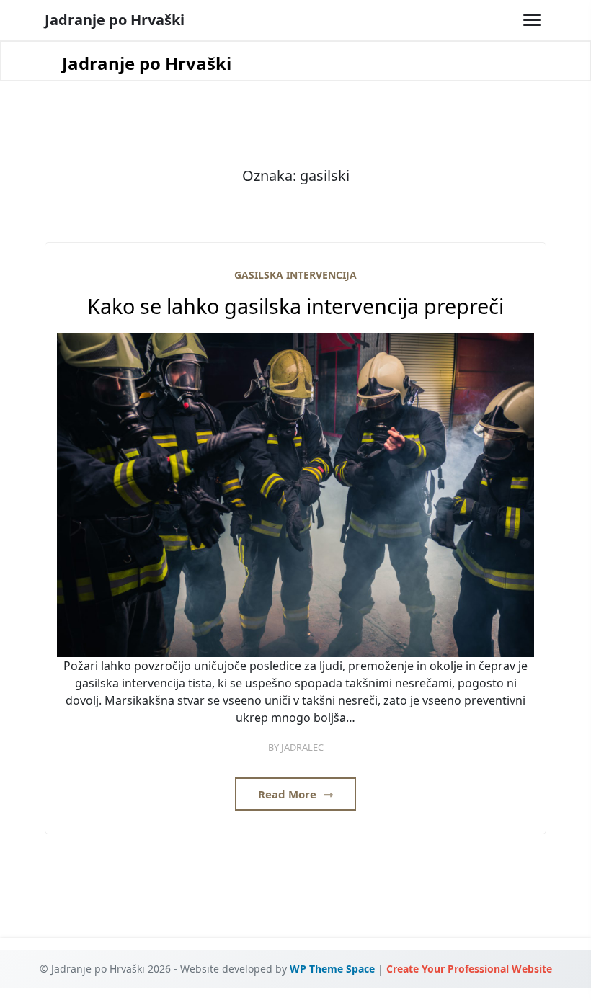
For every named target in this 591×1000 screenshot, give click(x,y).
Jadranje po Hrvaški (115, 20)
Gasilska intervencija (295, 275)
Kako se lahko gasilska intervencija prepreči (295, 306)
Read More (288, 794)
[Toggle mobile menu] (531, 20)
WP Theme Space (332, 969)
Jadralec (302, 747)
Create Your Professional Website (469, 969)
